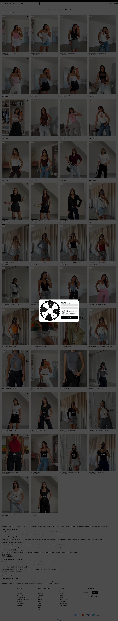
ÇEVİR (69, 317)
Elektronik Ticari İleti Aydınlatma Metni (67, 311)
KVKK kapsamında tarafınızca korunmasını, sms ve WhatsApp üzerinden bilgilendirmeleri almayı (69, 314)
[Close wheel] (79, 300)
